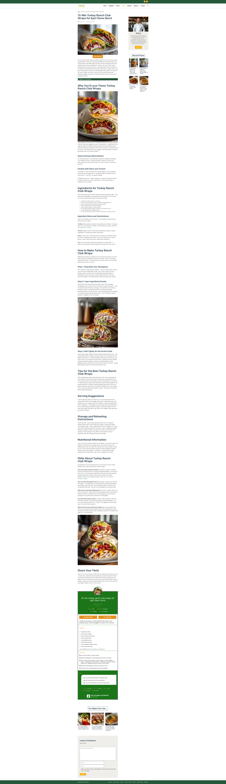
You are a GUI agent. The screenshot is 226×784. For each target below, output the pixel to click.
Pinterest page (96, 583)
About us (136, 5)
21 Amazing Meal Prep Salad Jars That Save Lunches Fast (133, 71)
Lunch (123, 5)
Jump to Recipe (98, 56)
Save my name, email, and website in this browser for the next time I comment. (98, 770)
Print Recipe (89, 617)
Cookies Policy (140, 782)
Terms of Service (128, 782)
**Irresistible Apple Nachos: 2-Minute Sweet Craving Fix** (97, 728)
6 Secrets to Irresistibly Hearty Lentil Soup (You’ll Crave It (143, 88)
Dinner (117, 5)
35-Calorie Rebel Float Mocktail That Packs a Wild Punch (83, 728)
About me (138, 47)
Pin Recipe (108, 617)
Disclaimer (146, 782)
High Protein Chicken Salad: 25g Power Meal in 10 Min (143, 71)
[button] (147, 5)
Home (104, 5)
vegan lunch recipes (85, 227)
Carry (84, 21)
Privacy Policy (116, 782)
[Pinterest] (147, 1)
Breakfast (111, 5)
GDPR (134, 782)
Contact (143, 5)
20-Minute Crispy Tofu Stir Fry (133, 87)
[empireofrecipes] (82, 5)
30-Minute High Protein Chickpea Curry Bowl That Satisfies (110, 728)
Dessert (129, 5)
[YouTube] (145, 1)
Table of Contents (85, 79)
